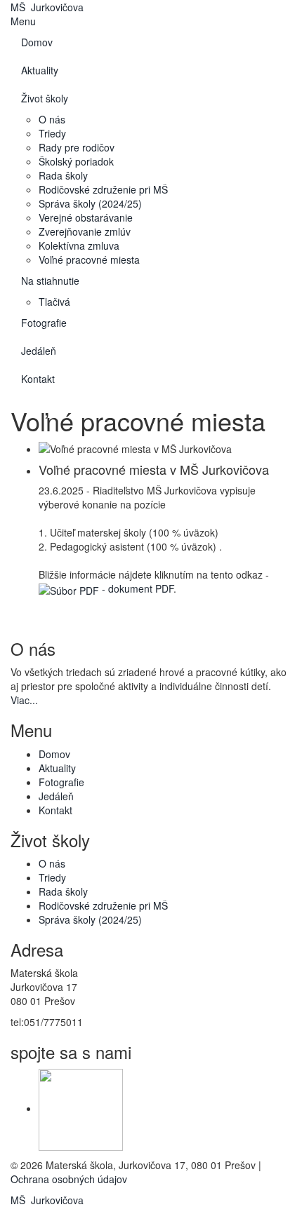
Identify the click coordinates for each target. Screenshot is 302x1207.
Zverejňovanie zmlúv (85, 231)
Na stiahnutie (50, 281)
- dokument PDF (136, 588)
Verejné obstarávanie (86, 217)
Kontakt (38, 379)
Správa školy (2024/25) (90, 203)
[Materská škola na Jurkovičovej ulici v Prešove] (81, 1108)
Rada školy (63, 175)
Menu (23, 21)
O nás (52, 119)
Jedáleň (38, 351)
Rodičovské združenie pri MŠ (103, 189)
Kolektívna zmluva (79, 245)
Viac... (24, 700)
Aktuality (39, 70)
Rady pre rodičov (76, 147)
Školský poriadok (76, 161)
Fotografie (44, 323)
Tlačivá (54, 302)
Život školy (44, 98)
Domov (37, 42)
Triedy (52, 133)
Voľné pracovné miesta (89, 259)
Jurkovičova (47, 7)
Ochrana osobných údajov (69, 1179)
